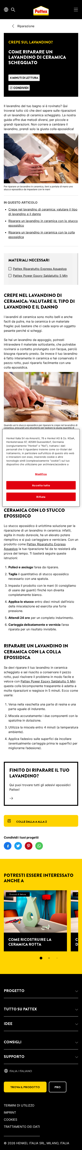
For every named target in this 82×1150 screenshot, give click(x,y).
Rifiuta (41, 496)
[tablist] (41, 958)
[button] (41, 991)
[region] (41, 468)
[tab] (41, 958)
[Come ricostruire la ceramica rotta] (35, 920)
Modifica (41, 473)
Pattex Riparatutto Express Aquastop (40, 269)
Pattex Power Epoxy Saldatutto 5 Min (40, 276)
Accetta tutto (41, 485)
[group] (41, 927)
